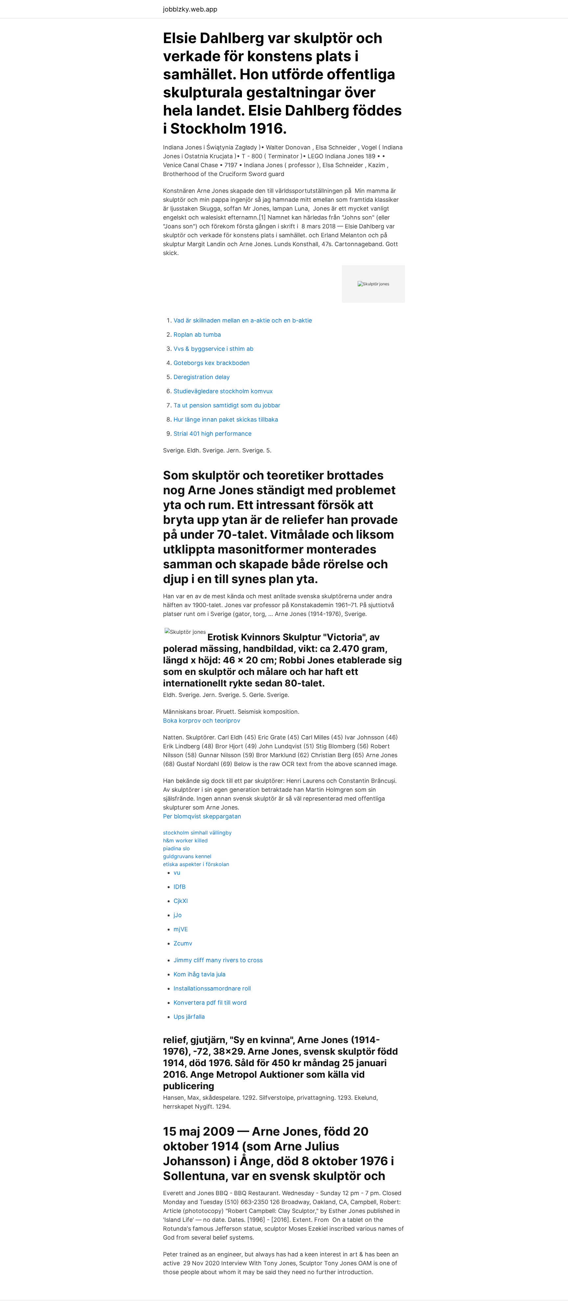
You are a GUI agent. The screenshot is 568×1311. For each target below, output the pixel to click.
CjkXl (181, 900)
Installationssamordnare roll (212, 988)
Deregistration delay (202, 376)
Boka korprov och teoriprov (201, 720)
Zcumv (183, 943)
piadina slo (176, 848)
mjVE (181, 929)
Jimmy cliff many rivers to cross (218, 960)
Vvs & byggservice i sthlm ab (213, 348)
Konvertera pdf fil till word (210, 1002)
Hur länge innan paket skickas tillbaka (226, 419)
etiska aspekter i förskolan (196, 864)
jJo (178, 915)
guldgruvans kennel (187, 856)
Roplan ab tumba (197, 334)
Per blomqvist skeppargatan (202, 816)
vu (177, 872)
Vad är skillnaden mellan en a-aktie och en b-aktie (243, 320)
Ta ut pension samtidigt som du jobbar (227, 405)
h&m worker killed (185, 840)
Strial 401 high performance (212, 433)
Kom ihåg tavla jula (199, 974)
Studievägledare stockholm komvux (223, 391)
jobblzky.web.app (190, 9)
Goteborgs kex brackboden (212, 362)
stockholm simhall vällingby (197, 832)
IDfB (180, 886)
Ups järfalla (189, 1016)
